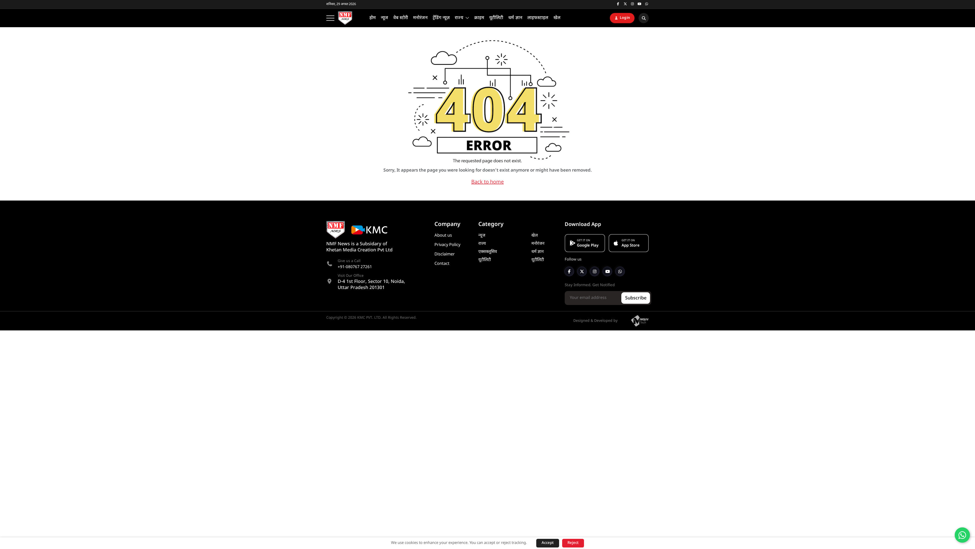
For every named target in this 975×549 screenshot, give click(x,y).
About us (443, 235)
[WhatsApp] (620, 271)
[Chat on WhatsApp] (962, 535)
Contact (441, 264)
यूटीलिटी (484, 260)
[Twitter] (582, 271)
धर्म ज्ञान (537, 252)
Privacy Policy (447, 245)
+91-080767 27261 (355, 267)
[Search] (644, 18)
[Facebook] (569, 271)
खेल (534, 235)
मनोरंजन (537, 244)
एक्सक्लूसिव (487, 252)
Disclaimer (444, 254)
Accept (548, 543)
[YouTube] (607, 271)
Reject (573, 543)
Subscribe (635, 298)
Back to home (487, 182)
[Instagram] (594, 271)
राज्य (482, 244)
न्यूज (481, 235)
